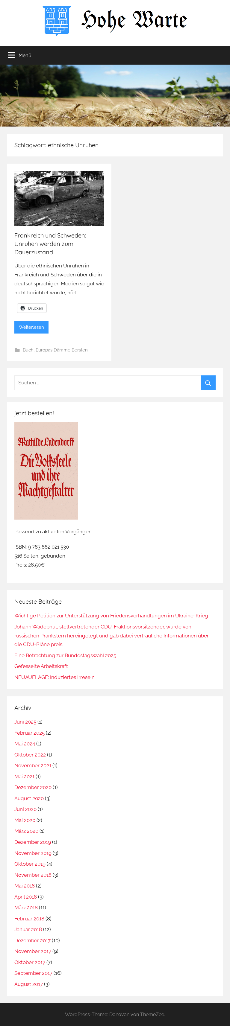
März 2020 (26, 831)
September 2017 (33, 973)
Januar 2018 (28, 929)
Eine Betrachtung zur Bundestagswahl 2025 (65, 655)
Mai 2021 (24, 777)
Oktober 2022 (30, 755)
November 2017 (32, 951)
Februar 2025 (29, 733)
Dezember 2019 (32, 842)
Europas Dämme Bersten (62, 350)
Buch (28, 350)
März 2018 (26, 908)
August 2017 (28, 984)
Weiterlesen (31, 327)
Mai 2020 (24, 820)
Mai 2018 (24, 886)
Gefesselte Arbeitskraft (41, 666)
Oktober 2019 (30, 864)
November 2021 (32, 765)
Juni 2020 (25, 809)
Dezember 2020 (33, 787)
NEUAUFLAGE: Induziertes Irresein (54, 677)
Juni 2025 (25, 722)
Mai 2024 (24, 744)
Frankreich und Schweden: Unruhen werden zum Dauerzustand (50, 244)
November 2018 (33, 875)
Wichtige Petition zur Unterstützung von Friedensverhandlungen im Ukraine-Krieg (111, 616)
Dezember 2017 (32, 940)
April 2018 (25, 897)
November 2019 (33, 853)
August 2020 (29, 798)
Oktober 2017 (29, 962)
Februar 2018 (29, 919)
